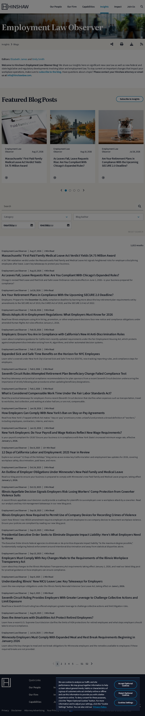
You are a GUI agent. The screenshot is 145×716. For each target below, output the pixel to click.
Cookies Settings (125, 702)
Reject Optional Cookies (126, 694)
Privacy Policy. (100, 707)
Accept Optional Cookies (125, 684)
